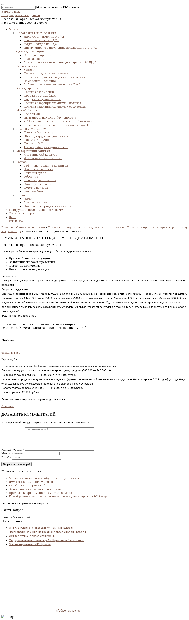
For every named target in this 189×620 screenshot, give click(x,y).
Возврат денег (34, 58)
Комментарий (13, 449)
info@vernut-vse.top (68, 610)
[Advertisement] (94, 575)
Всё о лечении (26, 66)
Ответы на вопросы (23, 213)
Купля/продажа (28, 88)
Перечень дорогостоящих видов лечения (54, 77)
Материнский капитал (33, 151)
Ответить (7, 406)
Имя (5, 453)
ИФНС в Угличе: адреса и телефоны (32, 536)
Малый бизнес (27, 110)
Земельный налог (37, 202)
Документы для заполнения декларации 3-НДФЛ (60, 62)
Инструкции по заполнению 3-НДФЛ (36, 210)
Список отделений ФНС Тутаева (30, 544)
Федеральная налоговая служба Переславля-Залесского (46, 540)
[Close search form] (2, 4)
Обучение (31, 176)
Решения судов (35, 173)
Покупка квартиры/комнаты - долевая (52, 103)
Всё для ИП (32, 114)
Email (6, 457)
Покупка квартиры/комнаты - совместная (55, 106)
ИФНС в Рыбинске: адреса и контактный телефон (41, 527)
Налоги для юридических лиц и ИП (50, 206)
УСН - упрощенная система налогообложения (58, 121)
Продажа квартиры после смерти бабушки (40, 493)
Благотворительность (40, 180)
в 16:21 (11, 352)
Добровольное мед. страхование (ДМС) (52, 84)
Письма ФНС (33, 143)
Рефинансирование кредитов (46, 165)
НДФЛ (28, 198)
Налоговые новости (38, 169)
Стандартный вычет (38, 184)
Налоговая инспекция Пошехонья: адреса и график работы (47, 532)
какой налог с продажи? (27, 485)
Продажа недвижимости (42, 99)
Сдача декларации (30, 51)
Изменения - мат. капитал (43, 158)
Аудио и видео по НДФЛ (41, 44)
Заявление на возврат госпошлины (35, 489)
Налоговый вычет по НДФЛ (36, 33)
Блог (12, 217)
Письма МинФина (37, 140)
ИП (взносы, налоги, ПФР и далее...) (50, 117)
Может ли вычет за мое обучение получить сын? (44, 478)
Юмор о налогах (36, 187)
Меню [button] (13, 29)
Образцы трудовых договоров (46, 136)
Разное (21, 162)
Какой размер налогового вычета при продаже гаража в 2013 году (58, 496)
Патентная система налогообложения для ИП (58, 125)
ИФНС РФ (16, 221)
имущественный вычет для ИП (31, 481)
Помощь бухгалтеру (31, 128)
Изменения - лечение (40, 81)
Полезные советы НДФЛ (41, 40)
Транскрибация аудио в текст (46, 147)
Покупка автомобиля (39, 92)
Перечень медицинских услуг (46, 73)
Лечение (30, 69)
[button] (24, 22)
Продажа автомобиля (40, 95)
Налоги (22, 195)
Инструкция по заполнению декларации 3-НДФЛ (60, 47)
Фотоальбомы (34, 191)
